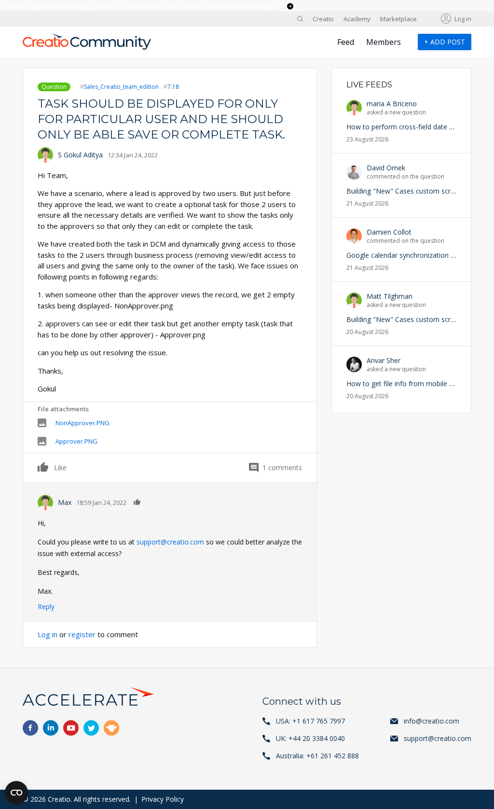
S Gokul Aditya (80, 154)
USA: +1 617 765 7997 (310, 720)
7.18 (173, 87)
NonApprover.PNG (82, 422)
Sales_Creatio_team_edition (121, 87)
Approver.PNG (76, 441)
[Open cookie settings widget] (16, 792)
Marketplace (398, 18)
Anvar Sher (383, 360)
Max (64, 502)
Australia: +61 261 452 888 (317, 755)
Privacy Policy (162, 799)
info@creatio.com (431, 720)
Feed (345, 42)
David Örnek (386, 167)
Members (383, 42)
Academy (356, 18)
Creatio (323, 18)
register (82, 634)
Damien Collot (389, 232)
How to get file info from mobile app (403, 383)
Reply (46, 606)
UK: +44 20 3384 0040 (310, 738)
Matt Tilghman (389, 296)
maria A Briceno (392, 103)
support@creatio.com (170, 541)
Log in (462, 18)
